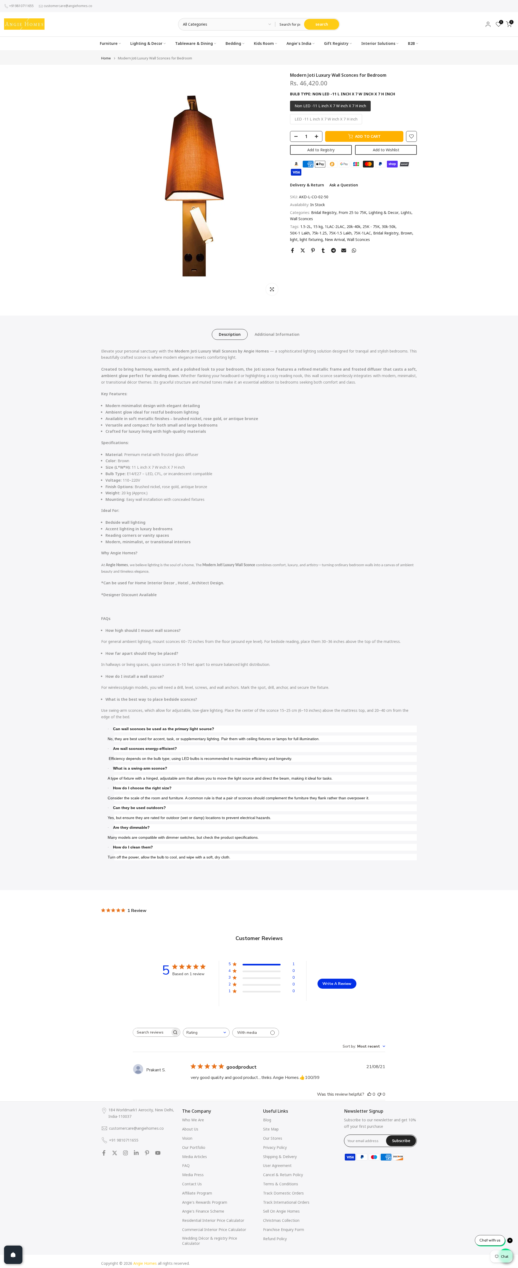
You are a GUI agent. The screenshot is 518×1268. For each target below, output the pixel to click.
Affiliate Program (197, 1193)
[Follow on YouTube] (158, 1153)
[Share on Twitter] (302, 250)
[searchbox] (151, 1032)
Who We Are (193, 1119)
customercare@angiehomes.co (68, 6)
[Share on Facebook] (292, 250)
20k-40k (353, 226)
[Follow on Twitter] (114, 1153)
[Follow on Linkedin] (136, 1153)
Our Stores (272, 1138)
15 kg (318, 226)
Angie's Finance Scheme (203, 1211)
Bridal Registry (323, 212)
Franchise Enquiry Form (283, 1229)
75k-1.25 (319, 233)
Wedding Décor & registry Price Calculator (209, 1241)
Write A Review (336, 983)
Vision (187, 1138)
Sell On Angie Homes (281, 1211)
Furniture (109, 43)
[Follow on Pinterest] (147, 1153)
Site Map (271, 1129)
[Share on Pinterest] (313, 250)
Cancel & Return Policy (283, 1174)
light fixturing (311, 239)
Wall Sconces (301, 218)
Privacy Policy (275, 1147)
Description (230, 334)
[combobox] (206, 1032)
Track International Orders (286, 1202)
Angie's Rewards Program (204, 1202)
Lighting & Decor (146, 43)
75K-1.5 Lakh (340, 233)
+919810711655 (21, 6)
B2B (411, 43)
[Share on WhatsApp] (354, 250)
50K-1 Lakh (300, 233)
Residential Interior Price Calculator (213, 1220)
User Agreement (277, 1165)
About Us (190, 1129)
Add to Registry (321, 149)
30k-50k (389, 226)
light (294, 239)
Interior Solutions (378, 43)
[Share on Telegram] (333, 250)
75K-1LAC (362, 233)
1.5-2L (305, 226)
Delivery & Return (307, 184)
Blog (267, 1119)
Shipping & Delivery (280, 1156)
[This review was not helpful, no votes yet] (379, 1094)
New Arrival (335, 239)
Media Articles (194, 1156)
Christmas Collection (281, 1220)
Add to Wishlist (386, 149)
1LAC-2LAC (335, 226)
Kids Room (264, 43)
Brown (406, 233)
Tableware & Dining (194, 43)
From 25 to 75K (352, 212)
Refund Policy (275, 1238)
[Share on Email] (343, 250)
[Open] (13, 1255)
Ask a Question (343, 184)
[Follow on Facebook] (104, 1153)
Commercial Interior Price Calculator (214, 1229)
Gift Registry (336, 43)
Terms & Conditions (280, 1183)
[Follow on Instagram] (125, 1153)
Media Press (193, 1174)
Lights (406, 212)
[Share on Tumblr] (323, 250)
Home (106, 58)
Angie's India (299, 43)
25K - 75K (371, 226)
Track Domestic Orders (283, 1193)
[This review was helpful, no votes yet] (369, 1094)
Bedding (233, 43)
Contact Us (192, 1183)
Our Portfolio (193, 1147)
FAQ (186, 1165)
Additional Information (277, 334)
